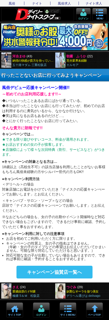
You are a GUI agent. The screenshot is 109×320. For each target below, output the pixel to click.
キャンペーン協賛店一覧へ (54, 272)
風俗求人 (64, 3)
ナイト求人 (94, 3)
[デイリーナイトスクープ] (37, 14)
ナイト (37, 3)
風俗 (12, 3)
